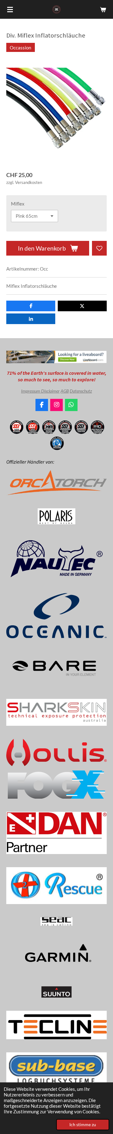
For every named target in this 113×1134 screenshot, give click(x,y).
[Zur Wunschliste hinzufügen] (99, 248)
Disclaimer (50, 391)
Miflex (17, 203)
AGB (65, 391)
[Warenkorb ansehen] (103, 9)
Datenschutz (81, 391)
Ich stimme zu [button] (82, 1124)
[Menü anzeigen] (10, 9)
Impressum (31, 391)
